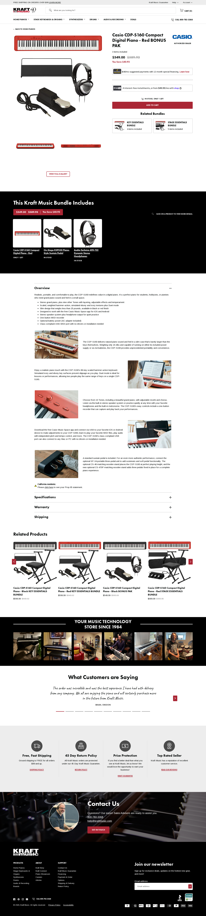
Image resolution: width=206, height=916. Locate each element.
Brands (16, 886)
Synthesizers (18, 877)
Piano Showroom (43, 874)
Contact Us (62, 868)
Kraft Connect (41, 871)
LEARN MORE (55, 2)
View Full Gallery (58, 174)
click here (49, 487)
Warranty (41, 507)
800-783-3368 (95, 817)
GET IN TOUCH (98, 830)
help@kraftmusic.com (99, 821)
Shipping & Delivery (66, 883)
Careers (39, 877)
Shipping (41, 517)
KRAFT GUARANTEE (125, 776)
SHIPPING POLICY (37, 770)
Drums (16, 880)
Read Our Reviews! (169, 770)
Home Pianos (19, 868)
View (50, 579)
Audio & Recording (21, 883)
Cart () (188, 11)
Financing (62, 874)
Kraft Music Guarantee (67, 871)
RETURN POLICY (81, 770)
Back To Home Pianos (25, 29)
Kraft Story (40, 868)
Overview (42, 288)
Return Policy (63, 886)
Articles (39, 880)
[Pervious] (14, 562)
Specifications (45, 497)
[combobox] (115, 10)
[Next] (190, 562)
